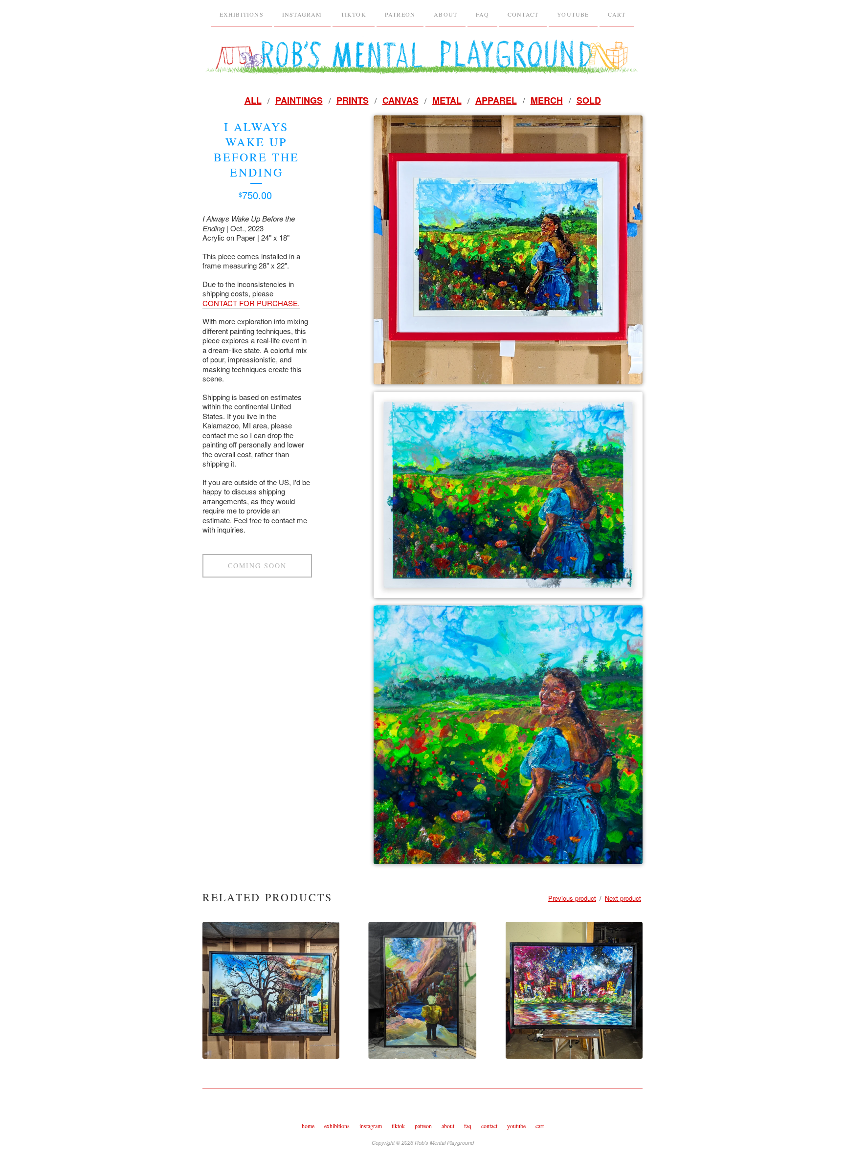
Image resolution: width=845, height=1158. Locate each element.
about (445, 14)
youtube (573, 14)
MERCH (547, 100)
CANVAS (400, 100)
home (308, 1126)
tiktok (353, 14)
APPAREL (496, 100)
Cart (617, 14)
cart (539, 1126)
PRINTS (352, 100)
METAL (447, 100)
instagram (302, 14)
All (253, 100)
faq (482, 14)
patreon (400, 14)
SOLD (589, 100)
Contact (523, 14)
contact (489, 1126)
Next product (623, 898)
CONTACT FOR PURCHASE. (251, 303)
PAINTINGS (299, 100)
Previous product (572, 898)
